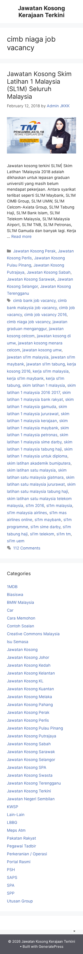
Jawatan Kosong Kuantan (30, 689)
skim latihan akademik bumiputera (39, 463)
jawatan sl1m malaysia (28, 357)
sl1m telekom (42, 534)
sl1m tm (63, 534)
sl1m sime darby (45, 527)
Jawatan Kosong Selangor (31, 759)
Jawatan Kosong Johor (28, 657)
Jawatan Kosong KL (25, 681)
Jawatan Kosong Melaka (29, 696)
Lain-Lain (15, 814)
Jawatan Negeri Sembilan (31, 799)
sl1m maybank (48, 519)
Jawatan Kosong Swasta (30, 775)
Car (10, 610)
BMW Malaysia (20, 602)
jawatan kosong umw (42, 350)
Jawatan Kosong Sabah (49, 272)
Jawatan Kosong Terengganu (34, 783)
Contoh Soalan (20, 626)
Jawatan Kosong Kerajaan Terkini (41, 11)
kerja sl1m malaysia (51, 371)
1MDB (12, 586)
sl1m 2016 (35, 505)
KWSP (12, 806)
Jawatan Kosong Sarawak (31, 279)
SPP (11, 893)
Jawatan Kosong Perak (34, 251)
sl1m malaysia (59, 505)
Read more (21, 236)
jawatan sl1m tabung (45, 364)
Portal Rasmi (18, 861)
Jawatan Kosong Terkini (29, 791)
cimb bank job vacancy (34, 300)
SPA (11, 885)
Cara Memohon (21, 618)
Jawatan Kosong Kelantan (31, 673)
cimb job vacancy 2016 (45, 314)
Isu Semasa (17, 641)
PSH (11, 869)
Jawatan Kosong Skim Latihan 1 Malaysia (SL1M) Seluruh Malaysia (39, 85)
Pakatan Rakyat (21, 838)
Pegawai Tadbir (21, 846)
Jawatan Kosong (22, 649)
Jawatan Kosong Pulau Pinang (35, 728)
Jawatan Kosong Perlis (28, 720)
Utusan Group (20, 901)
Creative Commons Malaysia (33, 634)
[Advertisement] (41, 940)
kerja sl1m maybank (25, 378)
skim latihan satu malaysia (31, 470)
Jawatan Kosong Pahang (30, 704)
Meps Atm (16, 830)
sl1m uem (15, 541)
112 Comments (26, 548)
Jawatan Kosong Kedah (28, 665)
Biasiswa (15, 594)
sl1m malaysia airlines (27, 512)
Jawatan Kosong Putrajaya (31, 736)
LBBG (12, 822)
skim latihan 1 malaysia (43, 385)
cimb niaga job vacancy (28, 321)
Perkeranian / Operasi (27, 854)
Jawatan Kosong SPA (26, 767)
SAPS (12, 877)
